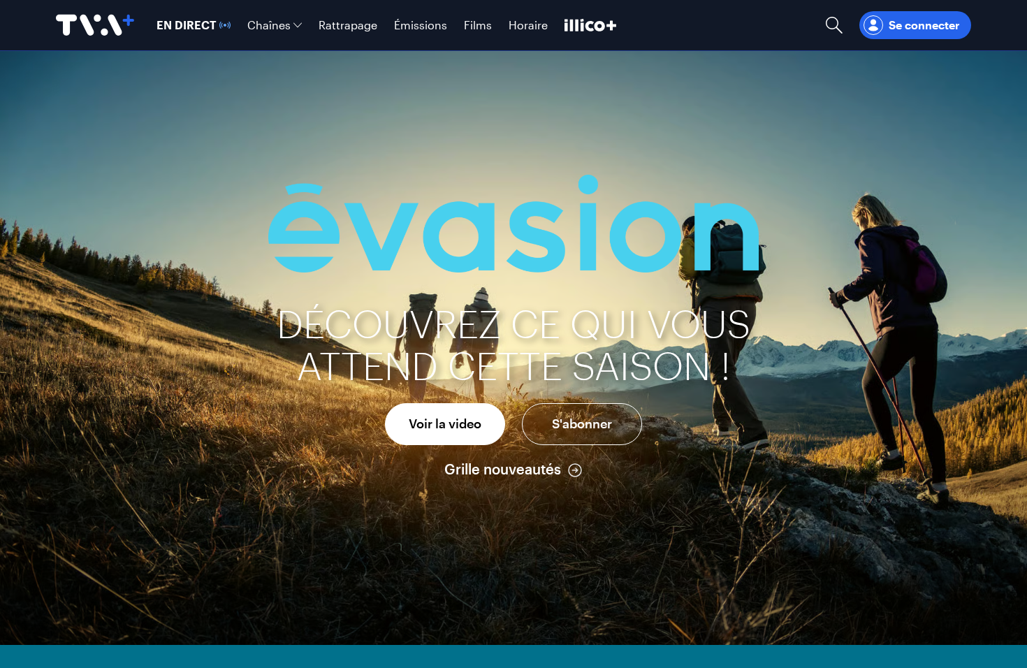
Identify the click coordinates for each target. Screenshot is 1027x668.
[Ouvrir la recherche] (834, 25)
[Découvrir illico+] (590, 25)
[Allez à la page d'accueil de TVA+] (95, 25)
